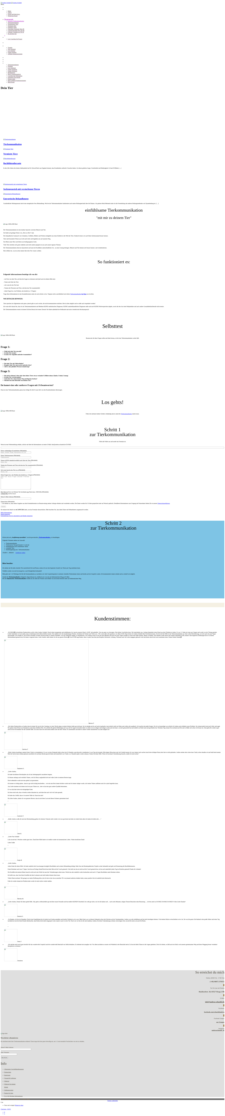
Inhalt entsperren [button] (5, 514)
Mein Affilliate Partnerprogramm (17, 80)
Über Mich (8, 9)
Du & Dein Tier (12, 33)
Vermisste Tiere (12, 26)
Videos (10, 12)
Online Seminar (12, 52)
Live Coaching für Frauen (15, 39)
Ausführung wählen (20, 552)
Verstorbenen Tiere (13, 24)
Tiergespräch (8, 19)
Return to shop (19, 1105)
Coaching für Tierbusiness (15, 76)
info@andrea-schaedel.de (214, 1002)
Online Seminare (12, 69)
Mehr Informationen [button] (6, 512)
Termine (10, 47)
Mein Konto (11, 82)
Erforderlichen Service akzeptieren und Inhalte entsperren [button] (17, 516)
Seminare (7, 46)
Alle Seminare (12, 49)
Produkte (10, 66)
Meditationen (11, 72)
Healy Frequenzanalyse (14, 74)
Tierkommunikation (13, 22)
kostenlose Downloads (14, 77)
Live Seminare (12, 68)
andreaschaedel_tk (218, 1030)
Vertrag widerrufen (112, 1100)
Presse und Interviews (14, 14)
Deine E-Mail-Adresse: (7, 1047)
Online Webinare (12, 71)
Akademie (7, 57)
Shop (6, 63)
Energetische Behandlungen (15, 199)
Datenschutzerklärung (164, 503)
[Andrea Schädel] (11, 3)
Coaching (7, 37)
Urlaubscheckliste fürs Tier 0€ (16, 30)
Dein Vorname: (5, 1052)
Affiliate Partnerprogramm (15, 54)
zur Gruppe (220, 1022)
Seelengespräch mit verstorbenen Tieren (21, 189)
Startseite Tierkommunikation (16, 21)
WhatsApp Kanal (12, 16)
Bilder (9, 11)
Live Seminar (11, 50)
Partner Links (11, 79)
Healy (6, 61)
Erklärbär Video (12, 27)
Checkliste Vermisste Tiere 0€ (16, 29)
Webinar (7, 59)
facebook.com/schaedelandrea (214, 1012)
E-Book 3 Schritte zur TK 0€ (16, 32)
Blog (5, 42)
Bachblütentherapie (12, 163)
